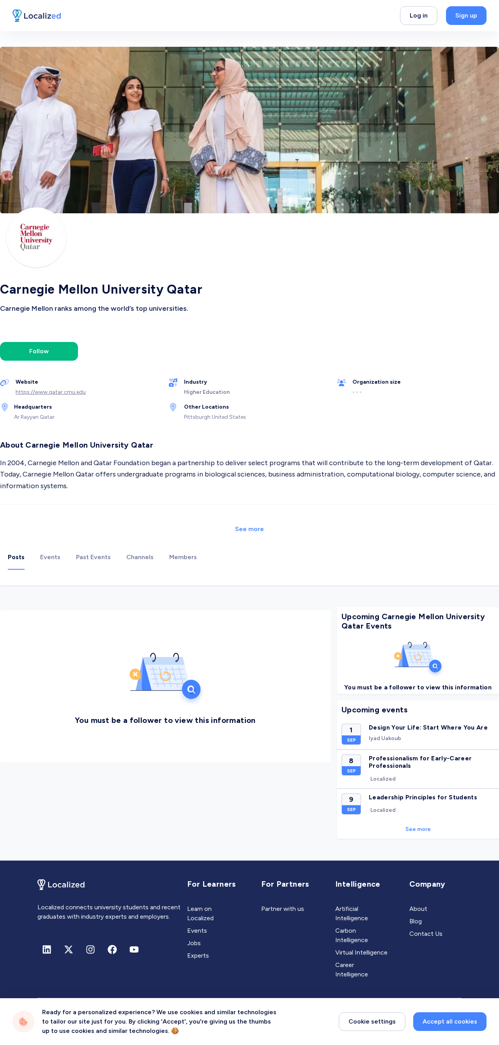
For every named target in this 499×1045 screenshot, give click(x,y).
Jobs (194, 943)
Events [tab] (50, 557)
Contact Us (425, 933)
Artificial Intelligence (351, 913)
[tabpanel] (249, 723)
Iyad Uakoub (385, 738)
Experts (198, 955)
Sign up (466, 15)
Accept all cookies (450, 1021)
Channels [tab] (140, 557)
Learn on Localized (200, 913)
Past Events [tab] (93, 557)
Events (197, 930)
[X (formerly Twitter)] (68, 949)
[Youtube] (134, 949)
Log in (419, 15)
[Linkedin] (46, 949)
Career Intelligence (351, 969)
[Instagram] (90, 949)
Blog (415, 921)
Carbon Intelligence (351, 935)
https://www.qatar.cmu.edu (51, 392)
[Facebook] (112, 949)
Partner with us (282, 908)
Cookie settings (372, 1021)
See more (249, 529)
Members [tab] (183, 557)
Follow (39, 351)
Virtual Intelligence (361, 952)
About (418, 908)
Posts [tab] (16, 557)
